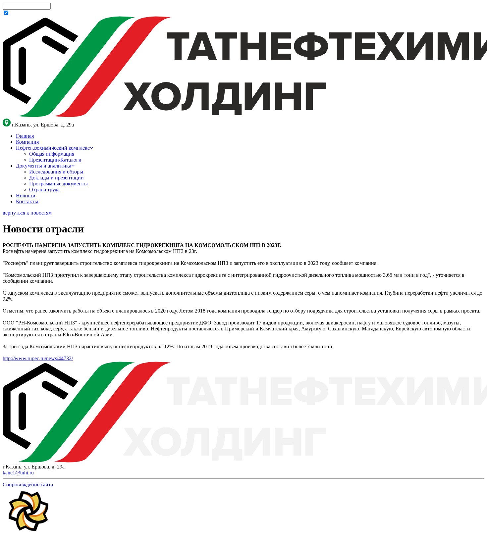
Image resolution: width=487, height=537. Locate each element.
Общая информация (51, 154)
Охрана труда (44, 189)
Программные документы (58, 183)
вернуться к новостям (27, 213)
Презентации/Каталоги (55, 160)
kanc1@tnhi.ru (18, 472)
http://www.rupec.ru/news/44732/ (38, 358)
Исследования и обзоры (56, 171)
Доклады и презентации (56, 177)
